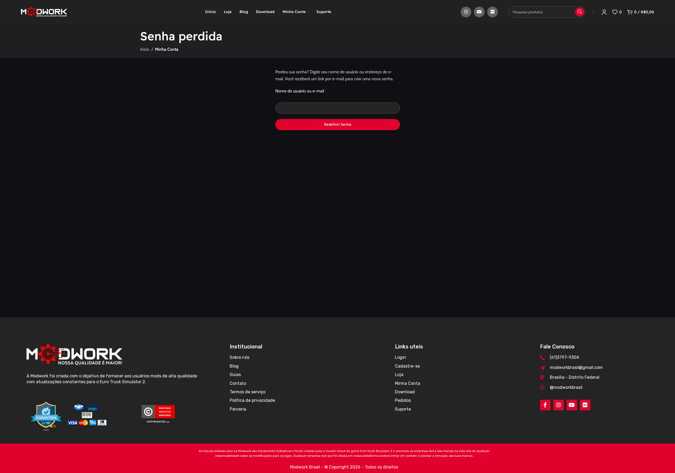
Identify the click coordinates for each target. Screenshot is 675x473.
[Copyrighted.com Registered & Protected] (158, 414)
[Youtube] (572, 405)
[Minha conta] (604, 12)
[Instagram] (558, 405)
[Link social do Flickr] (492, 12)
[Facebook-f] (545, 405)
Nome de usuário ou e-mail (301, 90)
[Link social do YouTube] (479, 12)
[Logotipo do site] (44, 11)
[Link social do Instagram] (466, 12)
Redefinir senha (337, 124)
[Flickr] (585, 405)
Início (144, 49)
